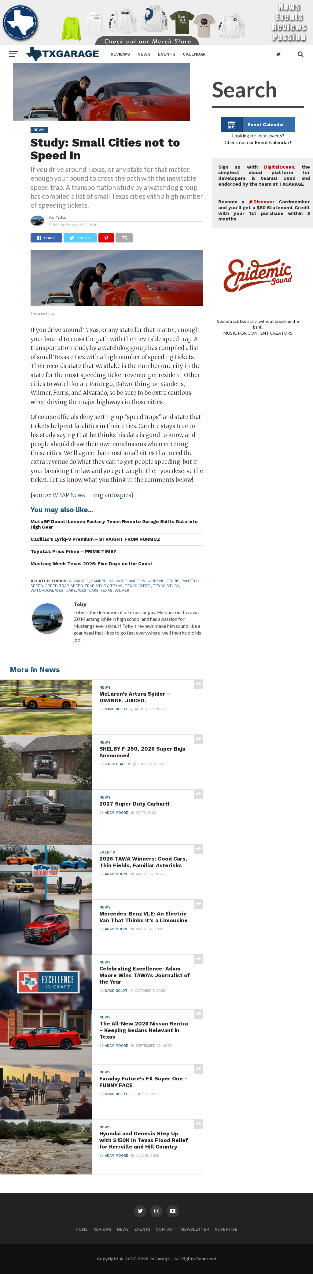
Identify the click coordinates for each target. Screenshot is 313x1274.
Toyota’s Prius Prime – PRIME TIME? (73, 551)
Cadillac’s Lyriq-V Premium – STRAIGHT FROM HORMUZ (95, 539)
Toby (61, 217)
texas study (166, 586)
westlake (65, 590)
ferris (173, 581)
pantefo (190, 581)
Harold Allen (117, 764)
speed (37, 586)
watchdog (42, 590)
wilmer (122, 590)
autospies (118, 495)
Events (166, 54)
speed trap (56, 586)
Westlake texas (95, 590)
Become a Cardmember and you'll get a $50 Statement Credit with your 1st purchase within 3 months (264, 210)
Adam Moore (116, 813)
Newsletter (195, 1229)
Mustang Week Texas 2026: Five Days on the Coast (92, 563)
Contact (165, 1229)
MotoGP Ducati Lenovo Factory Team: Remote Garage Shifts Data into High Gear (114, 524)
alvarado (79, 581)
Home (81, 1229)
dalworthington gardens (136, 581)
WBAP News (69, 495)
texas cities (138, 586)
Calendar (194, 54)
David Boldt (116, 709)
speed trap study (89, 586)
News (144, 54)
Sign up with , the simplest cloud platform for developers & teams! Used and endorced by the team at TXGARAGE (264, 175)
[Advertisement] (258, 574)
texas (116, 586)
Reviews (120, 54)
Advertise (226, 1229)
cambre (98, 581)
